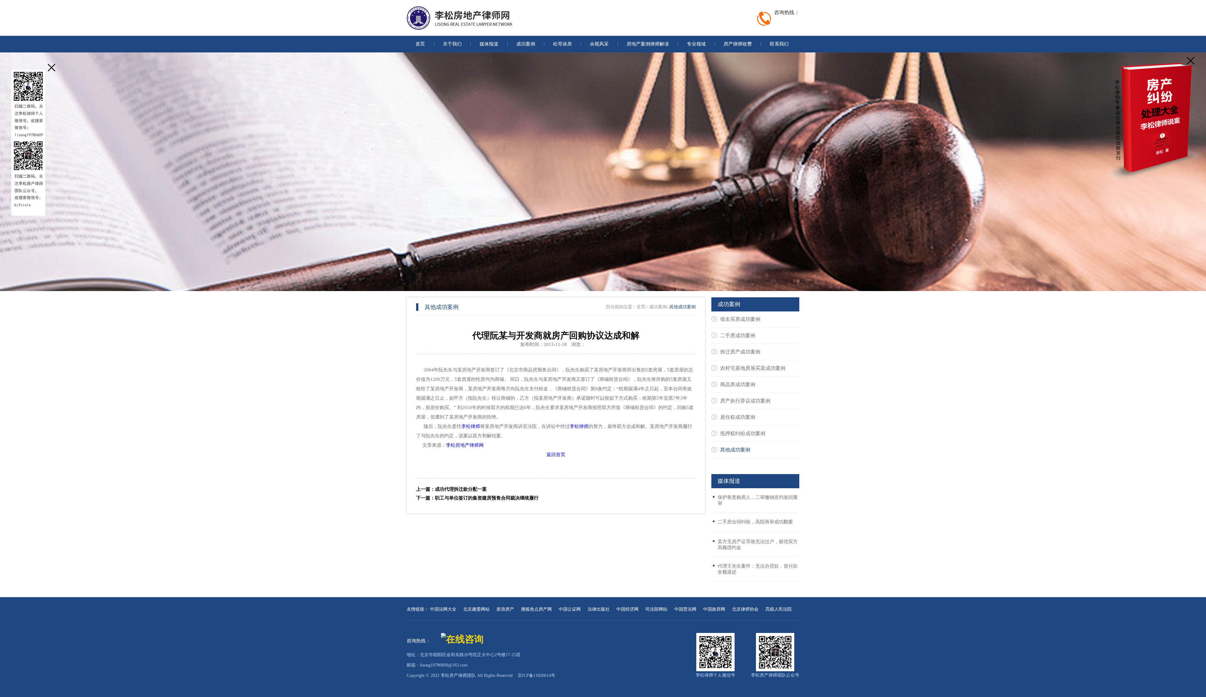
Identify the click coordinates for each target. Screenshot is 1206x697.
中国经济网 (627, 609)
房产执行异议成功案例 (745, 400)
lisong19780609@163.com (444, 665)
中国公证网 (570, 609)
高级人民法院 (778, 609)
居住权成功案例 (737, 417)
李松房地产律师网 (465, 445)
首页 (641, 307)
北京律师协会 (745, 609)
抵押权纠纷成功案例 (742, 433)
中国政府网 (714, 609)
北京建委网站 (476, 609)
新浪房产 (505, 609)
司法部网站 (656, 609)
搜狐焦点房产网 (536, 609)
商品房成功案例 (737, 384)
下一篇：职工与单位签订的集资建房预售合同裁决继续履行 (477, 497)
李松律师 (470, 426)
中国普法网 (685, 609)
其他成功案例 (682, 307)
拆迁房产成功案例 (740, 351)
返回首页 (555, 454)
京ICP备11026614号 (536, 675)
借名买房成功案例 (740, 319)
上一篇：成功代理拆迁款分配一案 (451, 489)
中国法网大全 (443, 609)
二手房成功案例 (737, 335)
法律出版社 (599, 609)
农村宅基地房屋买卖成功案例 (752, 368)
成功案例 (658, 307)
